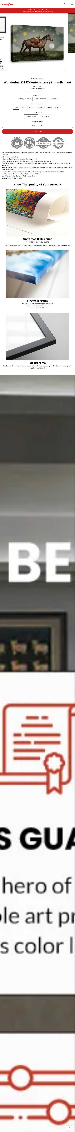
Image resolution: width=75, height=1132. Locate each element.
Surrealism (39, 78)
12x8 (16, 107)
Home (33, 78)
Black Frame (53, 99)
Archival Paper (44, 116)
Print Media (37, 112)
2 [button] (37, 75)
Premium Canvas (31, 116)
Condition (37, 95)
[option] (37, 10)
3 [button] (39, 75)
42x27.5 (58, 107)
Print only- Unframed (24, 99)
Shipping (40, 88)
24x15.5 (31, 107)
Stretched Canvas (40, 99)
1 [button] (36, 75)
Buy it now (37, 131)
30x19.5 (40, 107)
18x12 (23, 107)
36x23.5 (49, 107)
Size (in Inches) (37, 104)
